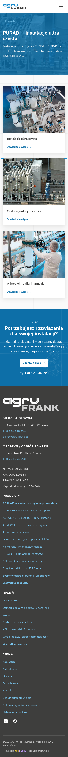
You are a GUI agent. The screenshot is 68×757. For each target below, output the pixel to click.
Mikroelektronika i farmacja (25, 284)
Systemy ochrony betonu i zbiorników (26, 575)
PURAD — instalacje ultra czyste (23, 554)
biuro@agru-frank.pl (15, 436)
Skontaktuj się (32, 362)
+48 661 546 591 (14, 430)
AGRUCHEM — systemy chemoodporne (27, 510)
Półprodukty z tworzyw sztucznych (24, 561)
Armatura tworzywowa (17, 532)
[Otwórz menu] (61, 6)
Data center (10, 600)
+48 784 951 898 (14, 459)
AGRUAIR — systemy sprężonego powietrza (30, 503)
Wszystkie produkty (15, 582)
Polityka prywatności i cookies (22, 705)
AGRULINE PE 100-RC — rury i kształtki (27, 517)
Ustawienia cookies (15, 712)
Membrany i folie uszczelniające (23, 546)
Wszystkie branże (14, 644)
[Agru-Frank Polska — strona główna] (14, 6)
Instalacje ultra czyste (22, 139)
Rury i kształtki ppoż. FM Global (22, 568)
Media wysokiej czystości (24, 211)
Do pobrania (10, 683)
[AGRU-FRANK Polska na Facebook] (15, 721)
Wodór (7, 615)
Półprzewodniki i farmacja (19, 629)
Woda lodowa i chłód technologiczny (25, 636)
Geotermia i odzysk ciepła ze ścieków (26, 539)
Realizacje (9, 661)
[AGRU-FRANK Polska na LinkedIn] (6, 721)
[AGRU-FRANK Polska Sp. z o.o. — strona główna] (34, 404)
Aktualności (10, 669)
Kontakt (8, 690)
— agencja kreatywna (32, 750)
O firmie (8, 676)
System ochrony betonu (18, 622)
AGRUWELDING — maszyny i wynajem (26, 525)
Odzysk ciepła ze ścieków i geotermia (26, 607)
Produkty (10, 20)
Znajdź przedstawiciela (17, 697)
